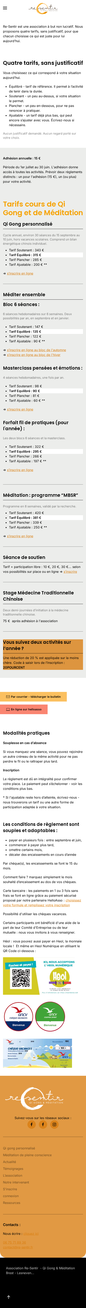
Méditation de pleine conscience (27, 1155)
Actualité (9, 1162)
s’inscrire (70, 572)
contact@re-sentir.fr (18, 1247)
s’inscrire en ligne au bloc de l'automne (36, 350)
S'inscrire (10, 1189)
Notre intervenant (16, 1182)
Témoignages (13, 1169)
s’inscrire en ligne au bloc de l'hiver (33, 355)
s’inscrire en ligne (20, 273)
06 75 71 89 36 (14, 1242)
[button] (5, 8)
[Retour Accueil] (43, 8)
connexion (11, 1196)
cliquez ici (31, 1234)
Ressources (11, 1203)
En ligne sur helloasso (26, 709)
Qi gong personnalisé (19, 1148)
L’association (12, 1175)
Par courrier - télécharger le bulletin (36, 696)
